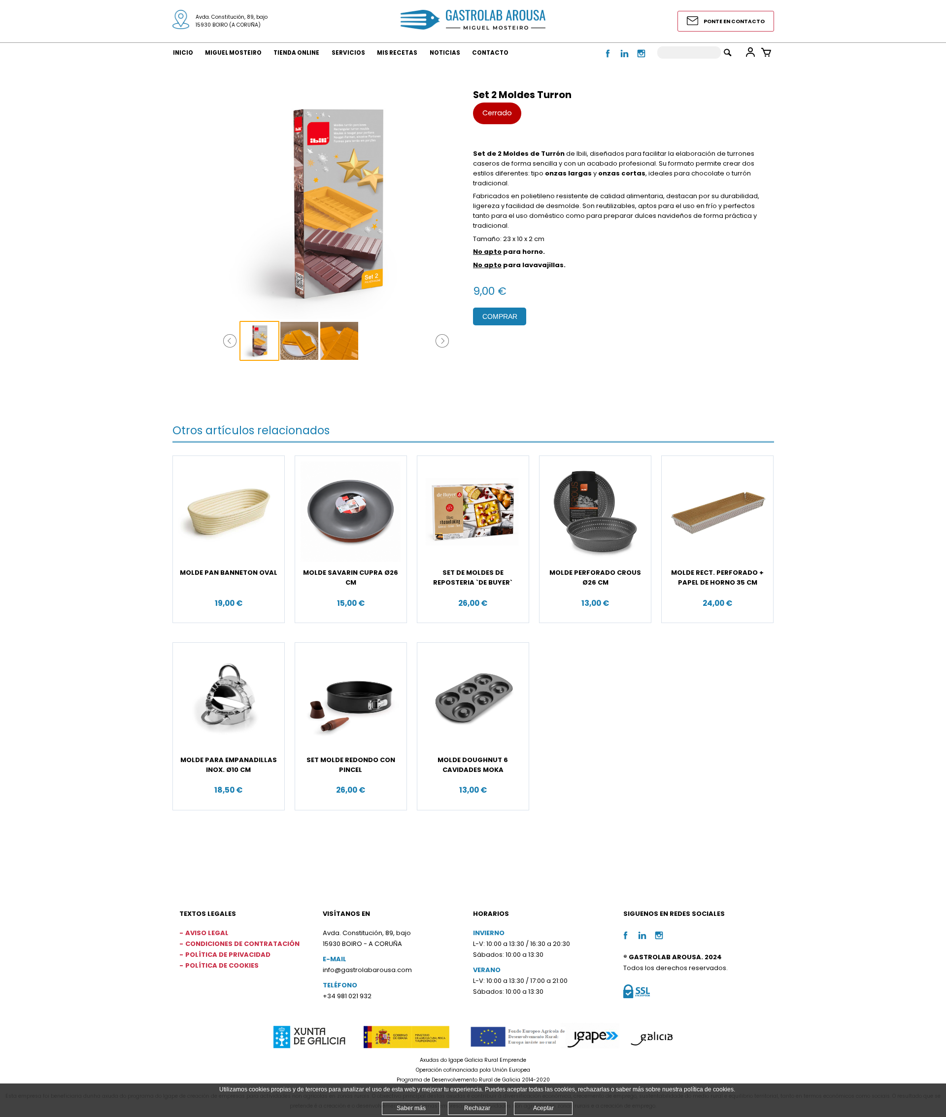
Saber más (411, 1108)
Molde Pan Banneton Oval (228, 572)
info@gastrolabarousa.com (367, 970)
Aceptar (543, 1108)
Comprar (499, 316)
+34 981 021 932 (347, 996)
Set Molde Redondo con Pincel (350, 764)
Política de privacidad (227, 954)
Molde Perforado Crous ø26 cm (595, 577)
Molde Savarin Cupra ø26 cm (350, 577)
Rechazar (477, 1108)
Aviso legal (207, 933)
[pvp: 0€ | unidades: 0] (766, 52)
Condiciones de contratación (242, 943)
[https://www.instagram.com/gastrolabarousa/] (641, 59)
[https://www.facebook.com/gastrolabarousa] (608, 59)
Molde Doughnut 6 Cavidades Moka (473, 764)
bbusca (727, 52)
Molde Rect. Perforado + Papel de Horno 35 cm (717, 577)
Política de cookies (222, 965)
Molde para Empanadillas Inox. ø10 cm (228, 764)
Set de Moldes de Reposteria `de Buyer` (472, 577)
